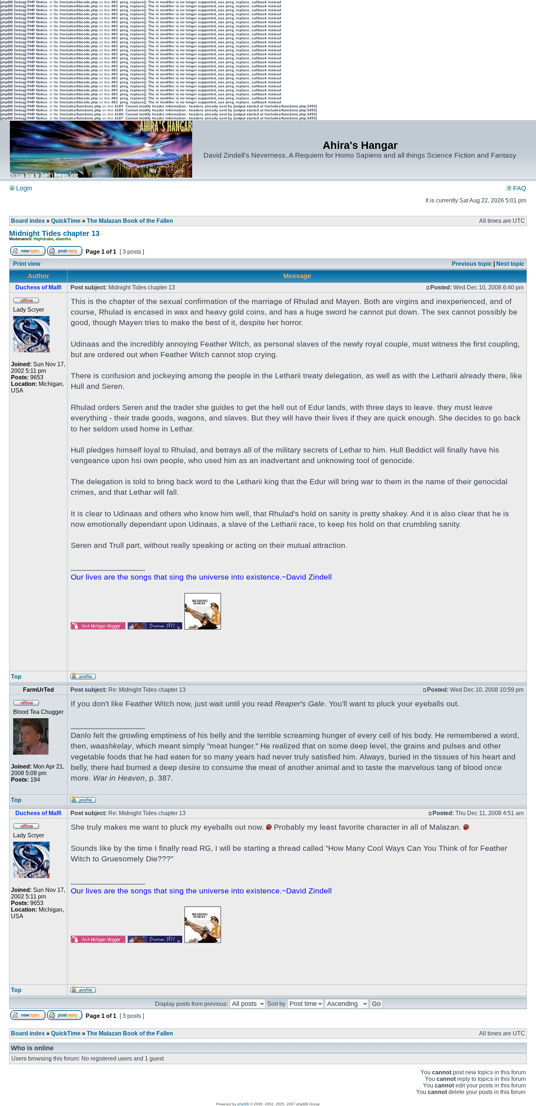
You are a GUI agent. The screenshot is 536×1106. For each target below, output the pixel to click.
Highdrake (43, 239)
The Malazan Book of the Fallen (130, 221)
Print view (26, 264)
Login (23, 188)
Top (16, 677)
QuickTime (66, 221)
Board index (28, 221)
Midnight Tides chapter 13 (54, 233)
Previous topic (472, 264)
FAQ (518, 188)
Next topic (510, 264)
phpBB (243, 1104)
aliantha (63, 239)
